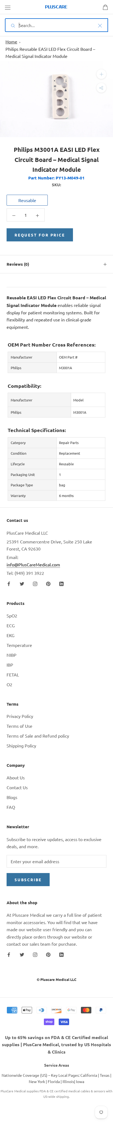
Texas (104, 1075)
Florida (54, 1081)
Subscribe (28, 879)
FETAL (13, 674)
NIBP (11, 655)
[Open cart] (105, 7)
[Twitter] (22, 583)
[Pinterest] (48, 583)
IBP (10, 664)
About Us (16, 777)
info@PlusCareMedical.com (33, 564)
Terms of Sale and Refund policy (38, 735)
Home (11, 41)
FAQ (11, 807)
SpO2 (12, 615)
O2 (9, 684)
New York (37, 1081)
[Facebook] (9, 583)
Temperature (19, 645)
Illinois (68, 1081)
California (88, 1075)
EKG (11, 635)
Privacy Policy (20, 716)
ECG (11, 625)
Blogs (12, 797)
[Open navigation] (7, 7)
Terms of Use (19, 726)
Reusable (27, 200)
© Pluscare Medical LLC (56, 979)
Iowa (80, 1081)
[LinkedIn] (61, 583)
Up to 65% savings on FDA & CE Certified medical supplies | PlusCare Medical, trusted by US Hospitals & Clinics (56, 1044)
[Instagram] (35, 583)
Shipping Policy (21, 745)
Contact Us (17, 787)
